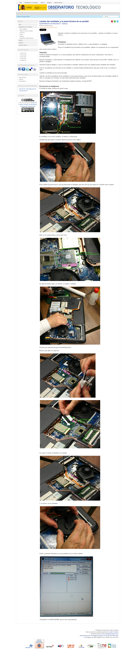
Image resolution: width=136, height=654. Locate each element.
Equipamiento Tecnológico (31, 2)
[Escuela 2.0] (29, 648)
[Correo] (117, 22)
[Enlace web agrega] (50, 648)
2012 (22, 55)
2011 (22, 56)
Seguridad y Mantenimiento (26, 38)
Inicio (20, 2)
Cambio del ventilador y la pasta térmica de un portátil (64, 21)
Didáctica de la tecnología (26, 31)
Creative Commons (113, 632)
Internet (42, 2)
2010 (22, 58)
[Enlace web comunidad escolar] (60, 648)
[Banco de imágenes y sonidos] (112, 648)
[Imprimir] (114, 22)
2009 (22, 60)
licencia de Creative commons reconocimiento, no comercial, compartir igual (28, 104)
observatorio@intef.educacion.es (109, 633)
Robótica (22, 36)
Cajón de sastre (58, 2)
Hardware (65, 23)
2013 (22, 53)
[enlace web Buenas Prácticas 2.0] (39, 648)
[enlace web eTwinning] (81, 648)
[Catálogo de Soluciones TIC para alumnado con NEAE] (102, 648)
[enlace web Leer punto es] (70, 648)
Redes (21, 34)
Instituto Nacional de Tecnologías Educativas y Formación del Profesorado (99, 635)
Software (49, 2)
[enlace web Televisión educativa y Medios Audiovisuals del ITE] (91, 648)
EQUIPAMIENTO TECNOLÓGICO (50, 23)
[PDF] (112, 22)
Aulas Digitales (23, 29)
